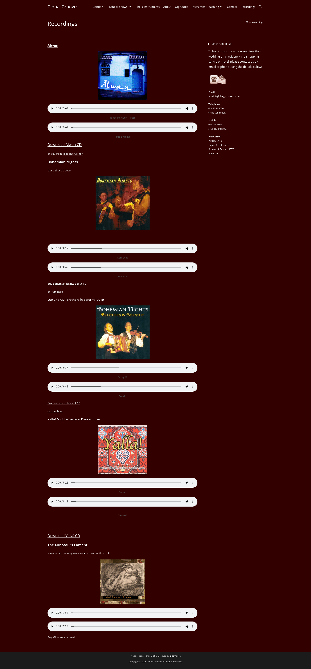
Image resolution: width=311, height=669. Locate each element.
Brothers (58, 403)
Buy (50, 403)
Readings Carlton (72, 153)
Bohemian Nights (63, 162)
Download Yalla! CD (64, 535)
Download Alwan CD (65, 144)
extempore (175, 655)
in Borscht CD (71, 403)
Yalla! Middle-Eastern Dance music (74, 419)
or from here (55, 291)
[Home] (247, 22)
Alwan (53, 45)
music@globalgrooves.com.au (224, 96)
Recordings (257, 22)
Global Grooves (63, 7)
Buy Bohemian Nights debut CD (67, 283)
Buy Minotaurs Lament (61, 637)
